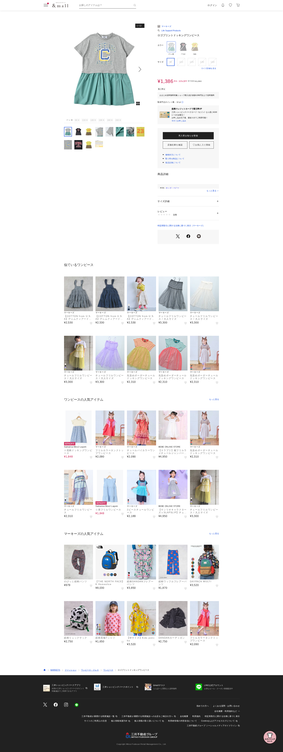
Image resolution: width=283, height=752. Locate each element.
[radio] (171, 48)
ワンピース (108, 670)
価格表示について (172, 155)
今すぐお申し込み (179, 121)
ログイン (212, 5)
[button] (104, 69)
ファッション (70, 670)
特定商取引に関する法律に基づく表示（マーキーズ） (181, 226)
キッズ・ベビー (172, 188)
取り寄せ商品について (174, 159)
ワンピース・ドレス (90, 670)
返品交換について (172, 163)
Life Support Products (171, 30)
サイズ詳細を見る (208, 68)
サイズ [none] (160, 62)
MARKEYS (55, 670)
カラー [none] (160, 45)
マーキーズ (166, 26)
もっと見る (211, 191)
